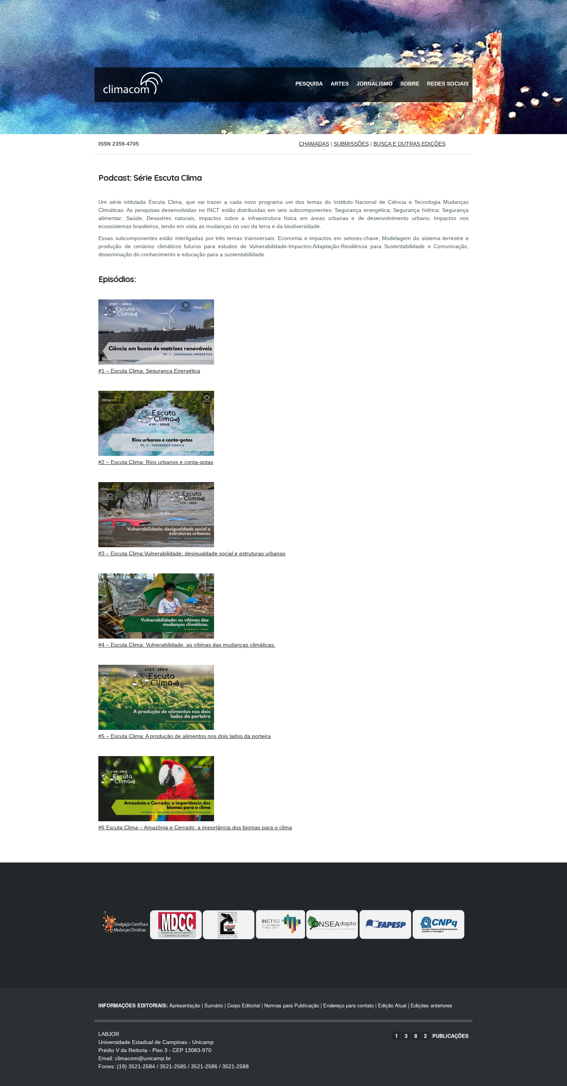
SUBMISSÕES (351, 144)
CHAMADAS (314, 144)
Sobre (409, 84)
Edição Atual (392, 1005)
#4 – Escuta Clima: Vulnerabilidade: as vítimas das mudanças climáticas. (186, 645)
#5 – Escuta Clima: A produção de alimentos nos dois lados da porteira (184, 736)
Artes (340, 84)
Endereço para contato (348, 1005)
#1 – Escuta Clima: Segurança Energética (149, 371)
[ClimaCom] (131, 99)
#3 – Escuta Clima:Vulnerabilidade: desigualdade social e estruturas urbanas (191, 553)
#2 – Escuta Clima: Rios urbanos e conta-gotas (155, 462)
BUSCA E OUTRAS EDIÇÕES (409, 144)
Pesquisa (309, 84)
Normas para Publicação (291, 1005)
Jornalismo (374, 84)
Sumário (213, 1005)
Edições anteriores (431, 1005)
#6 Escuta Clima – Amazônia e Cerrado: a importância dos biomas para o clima (195, 827)
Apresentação (184, 1005)
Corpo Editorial (243, 1005)
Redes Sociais (448, 84)
